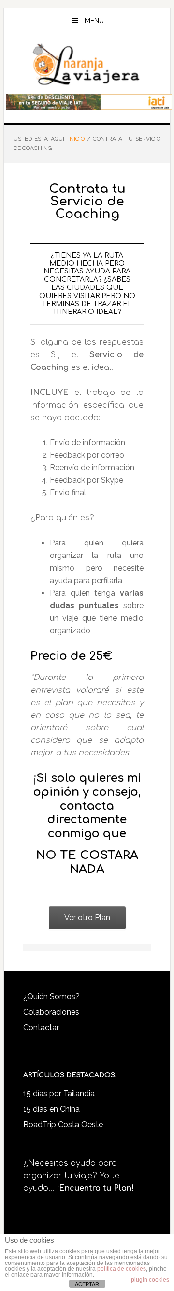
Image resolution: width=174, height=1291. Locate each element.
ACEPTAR (87, 1284)
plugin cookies (150, 1280)
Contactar (41, 1027)
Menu (94, 21)
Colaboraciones (51, 1012)
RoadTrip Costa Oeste (63, 1124)
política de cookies (121, 1268)
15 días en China (51, 1109)
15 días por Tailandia (59, 1093)
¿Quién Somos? (51, 996)
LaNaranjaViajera (87, 64)
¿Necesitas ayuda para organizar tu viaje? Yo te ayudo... (78, 1176)
